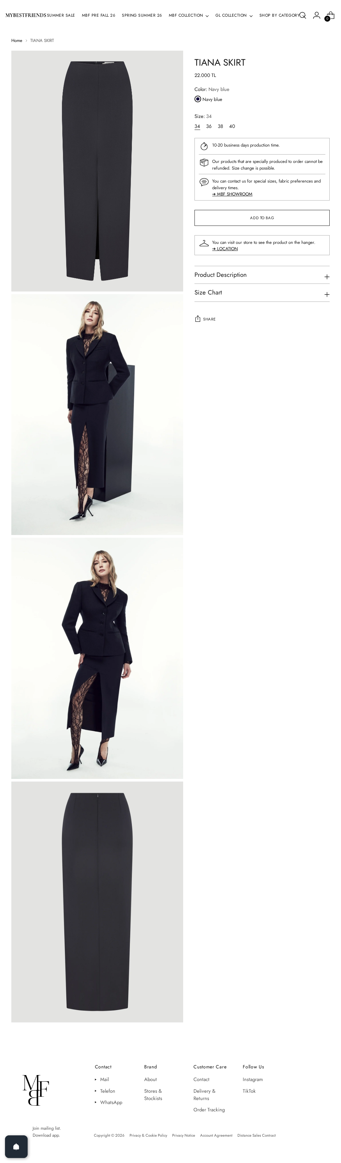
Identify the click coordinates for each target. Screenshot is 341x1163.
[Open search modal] (302, 15)
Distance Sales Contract (256, 1135)
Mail (104, 1079)
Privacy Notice (183, 1135)
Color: (211, 89)
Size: (203, 116)
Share (209, 319)
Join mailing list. (47, 1128)
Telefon (107, 1091)
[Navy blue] (197, 99)
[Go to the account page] (316, 15)
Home (16, 40)
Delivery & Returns (204, 1094)
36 (209, 126)
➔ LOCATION (225, 249)
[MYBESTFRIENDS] (26, 15)
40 (232, 126)
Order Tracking (209, 1109)
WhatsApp (111, 1102)
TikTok (249, 1091)
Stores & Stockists (153, 1094)
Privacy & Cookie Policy (148, 1135)
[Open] (16, 1146)
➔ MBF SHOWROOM (232, 194)
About (150, 1079)
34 (197, 126)
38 (220, 126)
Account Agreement (216, 1135)
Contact (201, 1079)
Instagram (253, 1079)
